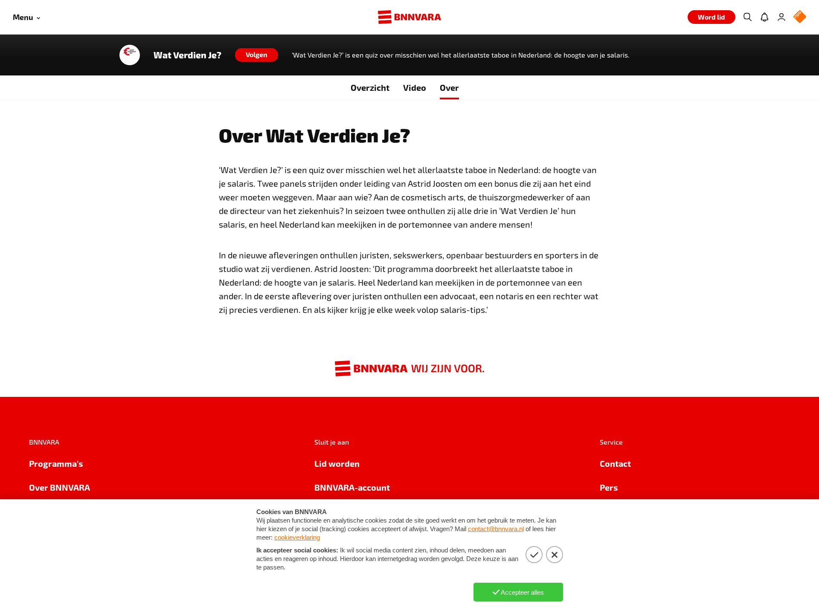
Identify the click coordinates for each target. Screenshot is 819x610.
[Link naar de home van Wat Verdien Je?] (129, 55)
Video (414, 87)
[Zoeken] (747, 17)
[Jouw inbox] (764, 17)
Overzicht (370, 87)
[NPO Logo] (799, 17)
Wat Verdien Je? (187, 55)
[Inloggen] (781, 17)
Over (449, 87)
